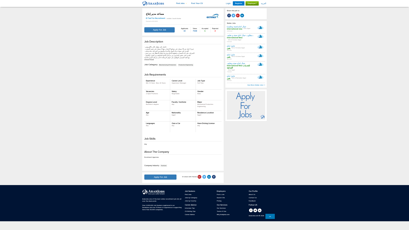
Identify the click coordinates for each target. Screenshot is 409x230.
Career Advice (190, 214)
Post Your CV (197, 3)
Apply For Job (159, 30)
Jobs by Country (190, 201)
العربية (263, 3)
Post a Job (220, 194)
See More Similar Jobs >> (256, 85)
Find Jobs (188, 194)
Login (228, 3)
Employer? (252, 3)
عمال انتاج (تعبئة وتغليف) (236, 27)
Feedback (252, 201)
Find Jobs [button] (180, 3)
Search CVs (221, 197)
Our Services (221, 208)
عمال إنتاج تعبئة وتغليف (236, 63)
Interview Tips (190, 208)
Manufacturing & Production (167, 65)
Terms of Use (221, 211)
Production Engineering (186, 65)
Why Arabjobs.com (223, 214)
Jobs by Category (191, 197)
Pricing (219, 201)
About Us (252, 194)
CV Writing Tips (190, 211)
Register (238, 3)
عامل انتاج (231, 46)
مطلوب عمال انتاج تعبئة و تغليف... (240, 35)
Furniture (163, 165)
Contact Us (253, 197)
